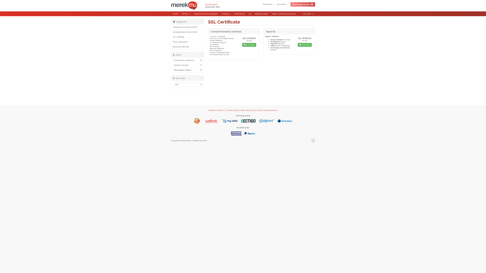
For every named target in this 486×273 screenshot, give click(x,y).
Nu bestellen (250, 45)
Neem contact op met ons (284, 14)
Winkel (185, 14)
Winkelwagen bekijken (301, 4)
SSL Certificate (178, 37)
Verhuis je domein (180, 65)
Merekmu (212, 110)
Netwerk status (261, 14)
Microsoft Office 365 (181, 47)
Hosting (225, 14)
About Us (221, 110)
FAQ (254, 110)
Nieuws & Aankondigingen (206, 14)
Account (307, 14)
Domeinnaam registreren (183, 60)
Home (175, 14)
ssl (250, 14)
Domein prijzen (211, 4)
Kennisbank (240, 14)
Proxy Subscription (180, 42)
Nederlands (267, 4)
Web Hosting (245, 110)
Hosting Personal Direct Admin (185, 27)
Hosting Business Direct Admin (185, 32)
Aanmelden (281, 4)
